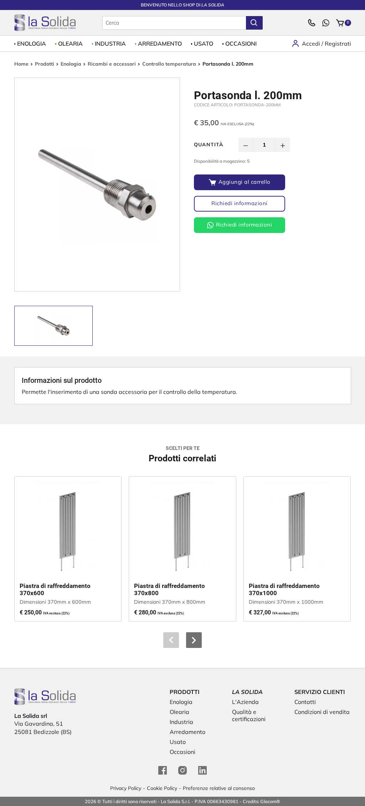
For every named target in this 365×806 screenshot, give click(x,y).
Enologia (31, 43)
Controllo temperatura (169, 64)
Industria (110, 43)
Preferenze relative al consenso (219, 788)
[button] (194, 640)
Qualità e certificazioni (249, 715)
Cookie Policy (162, 788)
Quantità (208, 144)
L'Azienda (245, 701)
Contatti (305, 701)
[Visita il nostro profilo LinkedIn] (202, 770)
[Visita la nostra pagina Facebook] (162, 770)
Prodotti (44, 64)
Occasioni (241, 43)
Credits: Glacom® (261, 801)
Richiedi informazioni (239, 203)
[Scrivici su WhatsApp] (325, 22)
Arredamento (160, 43)
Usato (203, 43)
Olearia (70, 43)
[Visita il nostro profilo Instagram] (182, 770)
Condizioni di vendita (322, 711)
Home (21, 64)
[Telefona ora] (311, 22)
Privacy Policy (125, 788)
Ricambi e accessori (112, 64)
